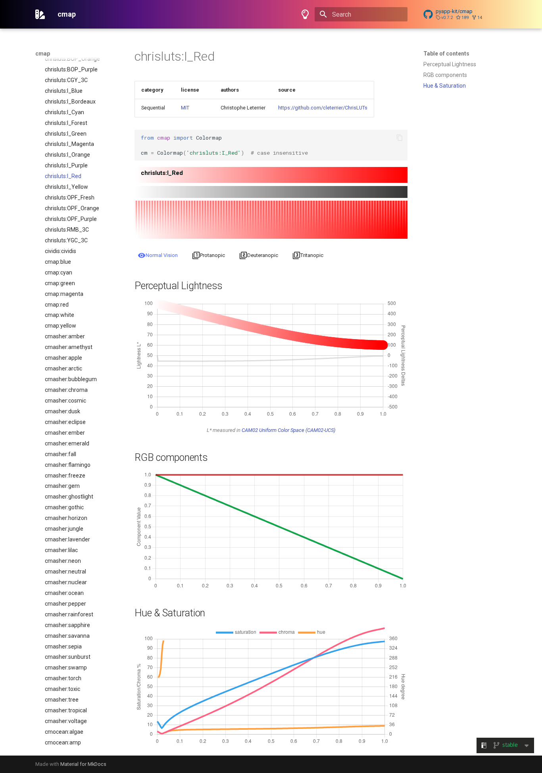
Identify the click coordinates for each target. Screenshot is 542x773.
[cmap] (40, 14)
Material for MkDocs (83, 764)
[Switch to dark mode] (305, 14)
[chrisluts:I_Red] (271, 180)
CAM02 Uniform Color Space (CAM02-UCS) (288, 430)
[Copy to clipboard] (399, 137)
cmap (42, 53)
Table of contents (446, 53)
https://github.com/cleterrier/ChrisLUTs (322, 108)
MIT (185, 108)
